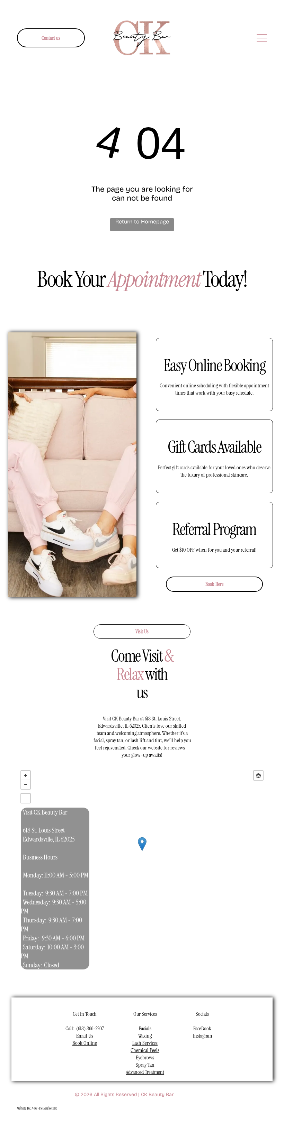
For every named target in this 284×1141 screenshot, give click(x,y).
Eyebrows (145, 1057)
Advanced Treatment (145, 1072)
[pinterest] (153, 1126)
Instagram (202, 1035)
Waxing (145, 1035)
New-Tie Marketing (44, 1108)
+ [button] (25, 775)
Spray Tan (145, 1064)
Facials (145, 1028)
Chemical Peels (145, 1050)
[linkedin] (136, 1126)
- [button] (25, 784)
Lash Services (145, 1043)
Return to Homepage (142, 221)
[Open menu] (262, 38)
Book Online (84, 1043)
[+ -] (142, 851)
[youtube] (120, 1126)
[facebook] (87, 1126)
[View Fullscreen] (25, 798)
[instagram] (104, 1126)
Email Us (84, 1035)
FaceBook (202, 1028)
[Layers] (258, 775)
